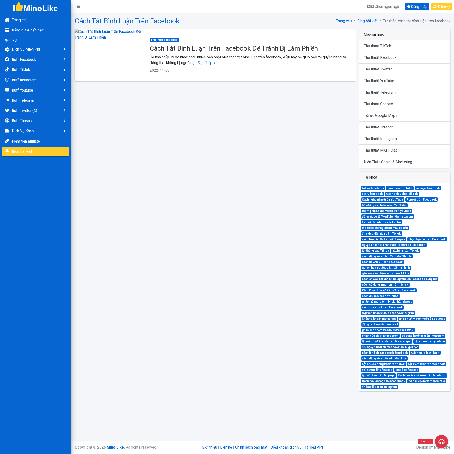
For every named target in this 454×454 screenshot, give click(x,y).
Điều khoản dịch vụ (286, 447)
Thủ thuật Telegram (380, 92)
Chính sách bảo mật (251, 447)
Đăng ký (443, 7)
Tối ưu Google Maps (380, 115)
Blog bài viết (367, 21)
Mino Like (115, 447)
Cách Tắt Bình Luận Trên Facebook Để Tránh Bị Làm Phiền (234, 48)
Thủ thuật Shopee (378, 104)
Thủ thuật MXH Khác (380, 150)
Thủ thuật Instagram (380, 138)
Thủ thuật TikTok (377, 46)
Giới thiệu (209, 447)
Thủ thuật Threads (379, 127)
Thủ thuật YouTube (379, 81)
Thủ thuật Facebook (380, 57)
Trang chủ (344, 21)
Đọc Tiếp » (206, 63)
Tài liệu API (314, 447)
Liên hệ (226, 447)
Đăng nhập (418, 7)
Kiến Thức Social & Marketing (388, 162)
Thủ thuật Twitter (378, 69)
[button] (78, 6)
